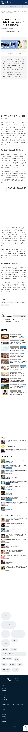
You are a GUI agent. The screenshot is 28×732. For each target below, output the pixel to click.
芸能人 (4, 664)
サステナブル (6, 669)
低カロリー (16, 302)
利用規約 (4, 716)
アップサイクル (18, 634)
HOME (2, 9)
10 (1, 566)
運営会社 (4, 721)
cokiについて (4, 699)
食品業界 (7, 305)
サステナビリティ (8, 625)
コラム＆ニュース (4, 28)
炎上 (5, 643)
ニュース (6, 9)
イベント (4, 692)
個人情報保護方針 (5, 718)
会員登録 (4, 711)
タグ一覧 (15, 669)
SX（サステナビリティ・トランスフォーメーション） (13, 654)
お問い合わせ (4, 714)
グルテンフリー (9, 302)
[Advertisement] (14, 95)
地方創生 (12, 664)
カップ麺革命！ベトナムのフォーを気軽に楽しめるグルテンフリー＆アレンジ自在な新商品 (13, 12)
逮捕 (20, 664)
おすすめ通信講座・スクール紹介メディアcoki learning (12, 704)
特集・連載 (4, 690)
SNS (5, 634)
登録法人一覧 (4, 685)
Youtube (14, 640)
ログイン (4, 709)
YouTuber (13, 649)
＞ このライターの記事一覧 (19, 316)
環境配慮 (22, 302)
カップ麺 (3, 302)
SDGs (5, 615)
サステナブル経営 (7, 658)
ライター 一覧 (5, 697)
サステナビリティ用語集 (6, 702)
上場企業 (5, 649)
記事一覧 (4, 688)
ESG (16, 659)
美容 (2, 305)
